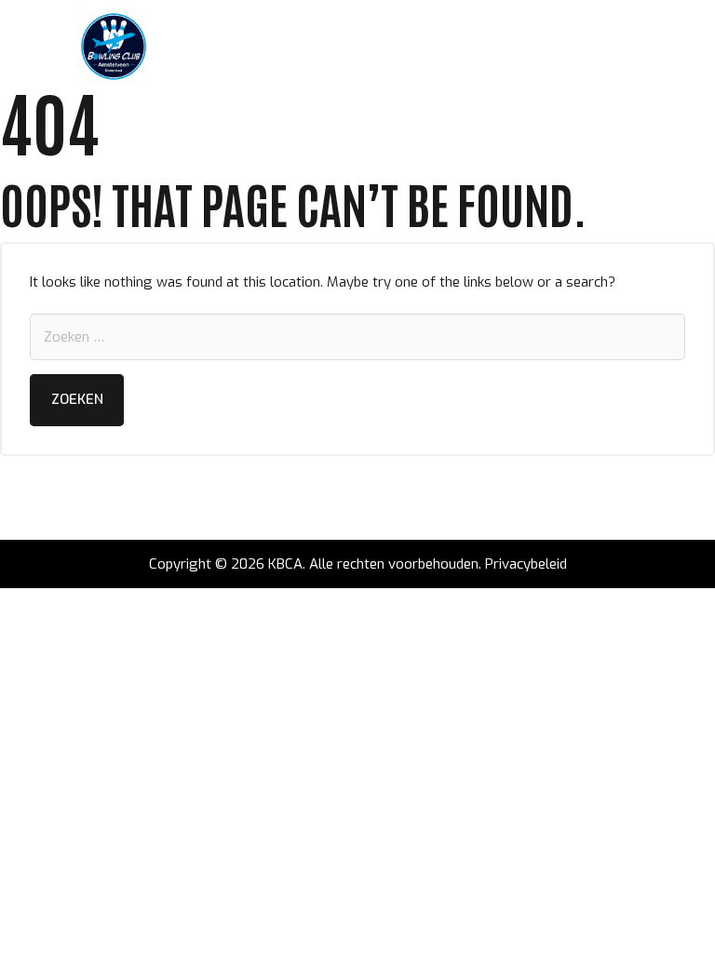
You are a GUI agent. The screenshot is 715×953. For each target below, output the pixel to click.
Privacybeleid (526, 564)
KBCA (285, 564)
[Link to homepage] (113, 46)
